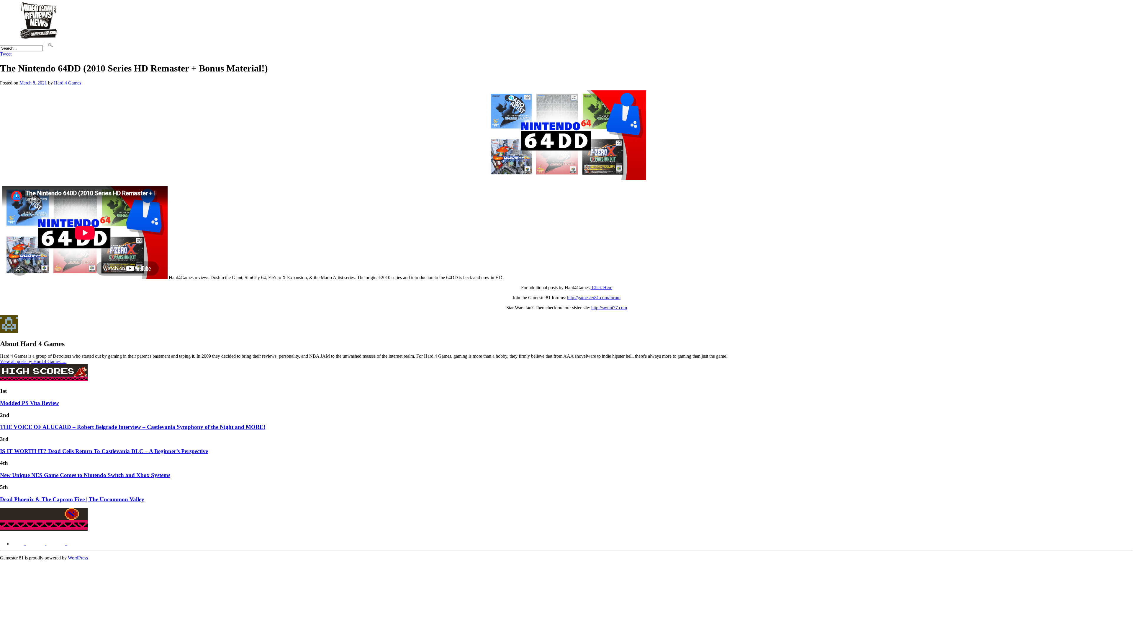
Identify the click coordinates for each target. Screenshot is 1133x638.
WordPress (78, 557)
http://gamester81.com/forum (593, 297)
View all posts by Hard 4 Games (33, 361)
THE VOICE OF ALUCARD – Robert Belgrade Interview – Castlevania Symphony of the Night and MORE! (132, 427)
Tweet (6, 53)
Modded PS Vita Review (29, 403)
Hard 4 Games (67, 82)
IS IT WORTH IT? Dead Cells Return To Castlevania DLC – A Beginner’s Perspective (104, 451)
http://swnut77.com (609, 307)
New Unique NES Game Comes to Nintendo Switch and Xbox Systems (85, 475)
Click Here (601, 287)
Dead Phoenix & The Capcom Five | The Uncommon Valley (72, 499)
